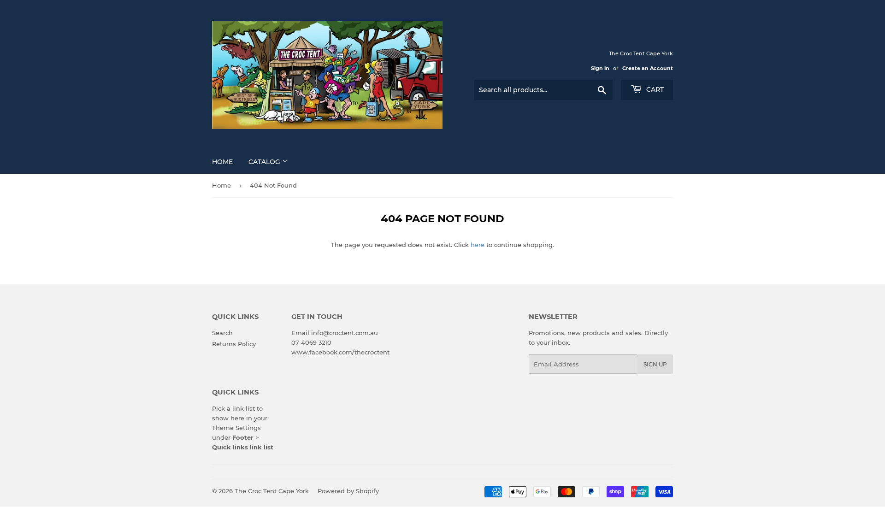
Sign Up (655, 364)
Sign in (600, 68)
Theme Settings (236, 427)
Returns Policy (234, 344)
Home (222, 162)
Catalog (265, 162)
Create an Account (647, 68)
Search (222, 332)
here (477, 244)
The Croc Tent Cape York (272, 491)
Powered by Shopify (348, 491)
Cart (654, 89)
